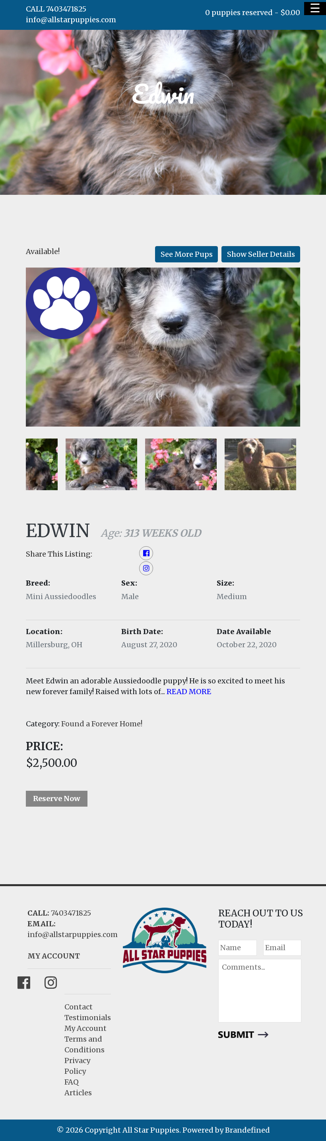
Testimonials (87, 1017)
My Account (85, 1028)
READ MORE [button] (189, 691)
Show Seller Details (261, 254)
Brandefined (247, 1130)
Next (28, 507)
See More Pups (187, 254)
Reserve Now (56, 798)
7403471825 (71, 913)
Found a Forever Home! (101, 723)
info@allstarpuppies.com (71, 19)
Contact (78, 1006)
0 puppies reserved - (252, 12)
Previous (57, 507)
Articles (78, 1092)
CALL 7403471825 (56, 9)
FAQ (71, 1082)
